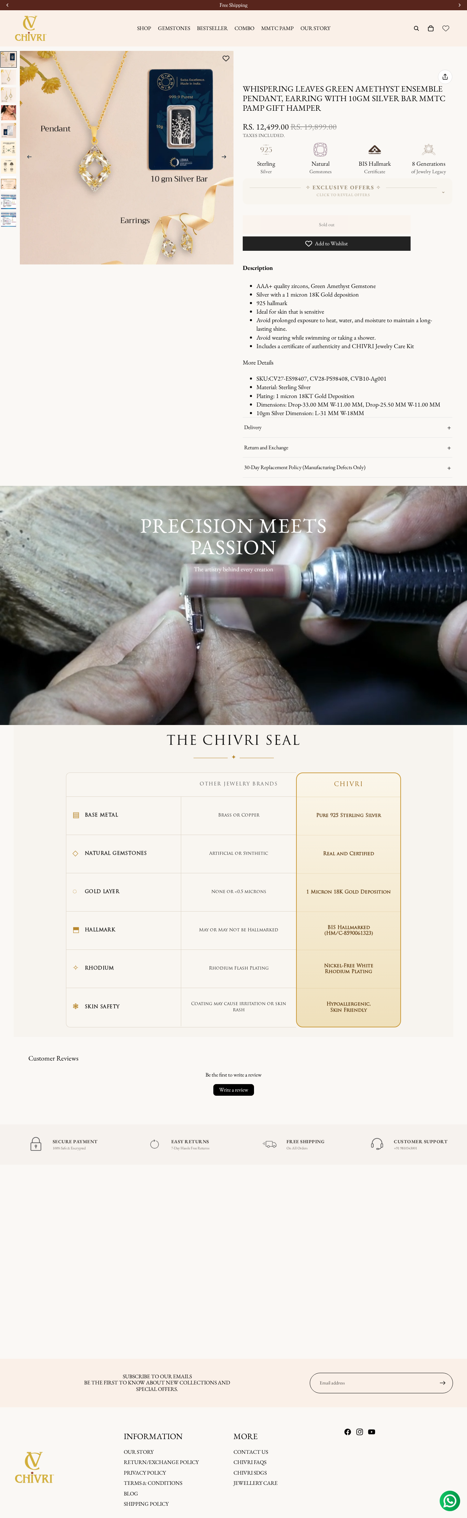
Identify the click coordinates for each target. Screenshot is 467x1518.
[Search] (416, 28)
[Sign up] (443, 1383)
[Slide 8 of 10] (8, 183)
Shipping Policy (146, 1503)
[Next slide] (226, 157)
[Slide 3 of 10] (8, 94)
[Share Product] (445, 77)
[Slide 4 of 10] (8, 112)
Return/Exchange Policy (161, 1462)
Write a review (233, 1089)
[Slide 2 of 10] (8, 77)
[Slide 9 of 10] (8, 201)
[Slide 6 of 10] (8, 148)
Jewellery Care (256, 1483)
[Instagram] (360, 1432)
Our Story (139, 1451)
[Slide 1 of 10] (8, 59)
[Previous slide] (27, 157)
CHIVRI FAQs (250, 1462)
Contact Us (251, 1451)
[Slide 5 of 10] (8, 130)
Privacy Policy (145, 1472)
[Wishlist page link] (445, 28)
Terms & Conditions (153, 1483)
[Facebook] (348, 1432)
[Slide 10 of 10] (8, 219)
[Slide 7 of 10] (8, 166)
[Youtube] (372, 1432)
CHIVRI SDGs (250, 1472)
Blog (131, 1493)
